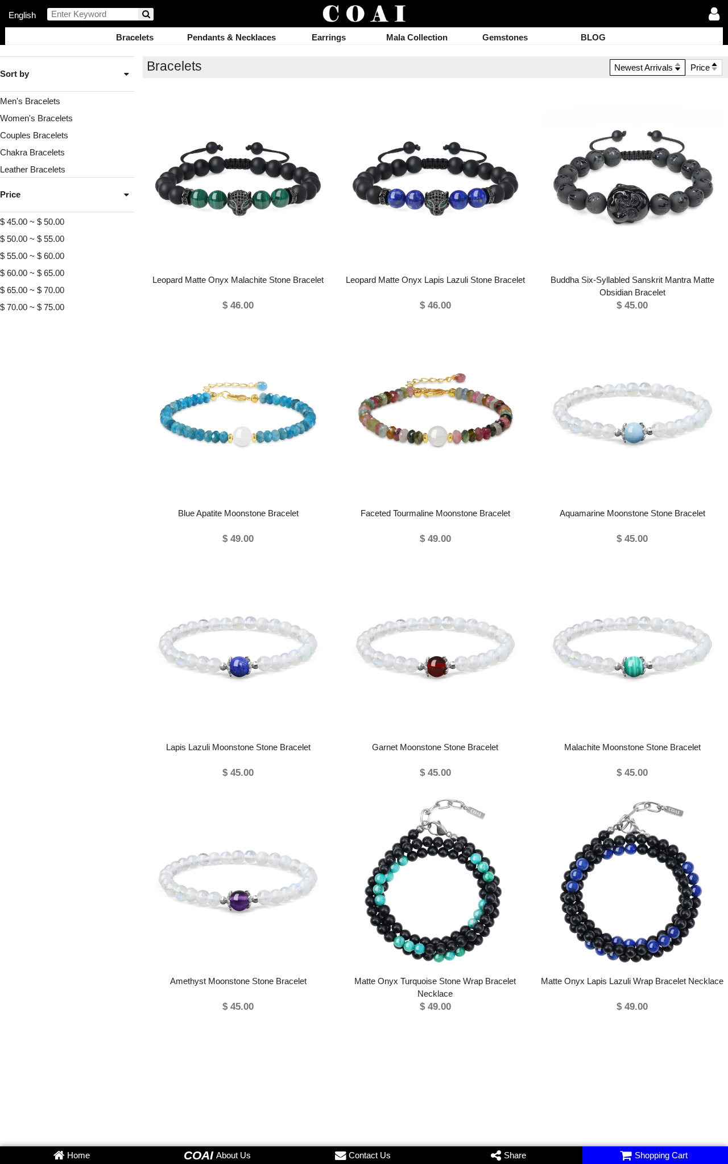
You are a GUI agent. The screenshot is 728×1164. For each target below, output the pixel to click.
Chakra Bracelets (32, 152)
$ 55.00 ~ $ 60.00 (32, 256)
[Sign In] (714, 15)
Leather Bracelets (32, 169)
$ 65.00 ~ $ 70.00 (32, 290)
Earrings (329, 37)
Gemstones (505, 37)
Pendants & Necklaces (231, 37)
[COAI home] (364, 14)
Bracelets (135, 37)
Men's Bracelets (30, 101)
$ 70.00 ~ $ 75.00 (32, 307)
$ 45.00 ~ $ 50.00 (32, 222)
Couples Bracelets (34, 135)
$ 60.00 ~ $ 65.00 (32, 273)
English (22, 14)
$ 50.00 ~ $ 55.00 (32, 239)
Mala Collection (417, 37)
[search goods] (146, 14)
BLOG (593, 37)
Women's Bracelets (36, 118)
